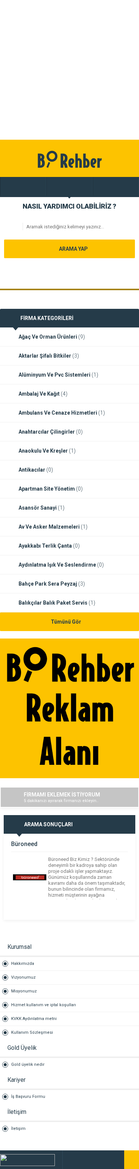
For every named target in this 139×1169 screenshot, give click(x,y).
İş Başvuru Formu (28, 1096)
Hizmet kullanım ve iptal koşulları (43, 1004)
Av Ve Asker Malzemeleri (53, 527)
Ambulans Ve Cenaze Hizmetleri (62, 413)
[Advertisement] (69, 70)
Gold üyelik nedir (27, 1064)
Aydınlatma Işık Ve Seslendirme (61, 565)
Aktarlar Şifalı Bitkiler (49, 356)
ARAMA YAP (73, 249)
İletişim (18, 1128)
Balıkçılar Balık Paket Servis (57, 603)
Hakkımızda (22, 963)
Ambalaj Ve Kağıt (43, 394)
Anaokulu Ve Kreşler (47, 451)
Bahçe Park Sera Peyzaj (52, 584)
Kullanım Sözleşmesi (32, 1032)
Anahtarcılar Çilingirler (51, 432)
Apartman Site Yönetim (51, 489)
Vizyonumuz (23, 977)
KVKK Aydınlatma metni (34, 1018)
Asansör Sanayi (41, 508)
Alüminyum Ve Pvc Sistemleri (58, 375)
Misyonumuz (24, 991)
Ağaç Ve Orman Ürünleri (52, 337)
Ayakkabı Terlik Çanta (49, 546)
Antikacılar (36, 470)
